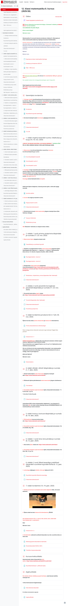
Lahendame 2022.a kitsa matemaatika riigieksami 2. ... (11, 164)
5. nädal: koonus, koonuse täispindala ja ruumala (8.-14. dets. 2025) (10, 167)
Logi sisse (64, 2)
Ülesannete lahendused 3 (9, 115)
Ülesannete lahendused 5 (9, 162)
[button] (24, 16)
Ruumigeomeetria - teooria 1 (10, 105)
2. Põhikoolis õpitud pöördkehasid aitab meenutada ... (11, 154)
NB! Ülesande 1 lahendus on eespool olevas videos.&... (11, 92)
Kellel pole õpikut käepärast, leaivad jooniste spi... (11, 71)
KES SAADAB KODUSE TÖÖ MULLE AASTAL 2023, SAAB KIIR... (11, 206)
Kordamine (6, 38)
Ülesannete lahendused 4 (9, 126)
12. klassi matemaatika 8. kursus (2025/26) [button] (7, 6)
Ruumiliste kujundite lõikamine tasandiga (11, 193)
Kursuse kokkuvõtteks (8, 221)
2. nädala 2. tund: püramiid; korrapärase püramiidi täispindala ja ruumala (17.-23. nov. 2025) (10, 118)
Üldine (4, 9)
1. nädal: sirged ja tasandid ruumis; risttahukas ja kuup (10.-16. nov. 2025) (10, 53)
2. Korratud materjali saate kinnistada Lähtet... (11, 43)
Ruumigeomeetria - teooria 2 (10, 108)
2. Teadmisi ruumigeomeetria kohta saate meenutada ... (11, 102)
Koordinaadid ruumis (8, 66)
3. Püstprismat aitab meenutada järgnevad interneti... (11, 110)
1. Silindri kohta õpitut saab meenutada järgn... (11, 152)
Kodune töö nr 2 (7, 208)
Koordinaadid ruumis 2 (9, 64)
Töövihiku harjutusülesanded (10, 219)
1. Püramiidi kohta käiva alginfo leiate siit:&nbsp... (11, 121)
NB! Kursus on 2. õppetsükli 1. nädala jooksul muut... (11, 14)
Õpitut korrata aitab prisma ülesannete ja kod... (11, 133)
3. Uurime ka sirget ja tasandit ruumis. (11, 77)
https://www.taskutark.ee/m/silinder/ (35, 375)
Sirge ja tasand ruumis (9, 79)
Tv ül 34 (5, 51)
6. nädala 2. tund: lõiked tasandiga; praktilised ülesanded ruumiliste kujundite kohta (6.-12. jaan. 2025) (10, 188)
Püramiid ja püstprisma (9, 128)
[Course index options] (15, 6)
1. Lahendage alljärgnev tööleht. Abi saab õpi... (11, 190)
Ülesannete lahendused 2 (9, 82)
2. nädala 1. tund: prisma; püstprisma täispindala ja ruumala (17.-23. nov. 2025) (10, 95)
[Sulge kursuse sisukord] (17, 6)
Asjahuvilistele (6, 227)
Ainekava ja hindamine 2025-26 (11, 22)
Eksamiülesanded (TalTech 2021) (11, 216)
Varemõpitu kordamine (8, 33)
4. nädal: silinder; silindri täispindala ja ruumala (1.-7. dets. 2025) (10, 149)
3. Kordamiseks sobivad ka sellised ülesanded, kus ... (11, 211)
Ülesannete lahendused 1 (9, 48)
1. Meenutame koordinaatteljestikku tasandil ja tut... (11, 58)
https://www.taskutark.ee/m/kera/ (48, 444)
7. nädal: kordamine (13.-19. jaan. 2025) (10, 198)
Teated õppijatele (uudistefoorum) (11, 12)
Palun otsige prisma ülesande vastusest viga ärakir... (11, 139)
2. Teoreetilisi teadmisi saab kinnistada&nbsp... (11, 172)
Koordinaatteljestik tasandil (10, 61)
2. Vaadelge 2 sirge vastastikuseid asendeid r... (11, 69)
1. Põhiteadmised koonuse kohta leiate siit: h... (11, 170)
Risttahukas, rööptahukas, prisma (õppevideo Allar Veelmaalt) (11, 113)
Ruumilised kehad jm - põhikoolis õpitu (11, 224)
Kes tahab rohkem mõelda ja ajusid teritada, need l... (11, 229)
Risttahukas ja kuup (8, 89)
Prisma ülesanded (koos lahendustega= (11, 136)
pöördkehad (45, 102)
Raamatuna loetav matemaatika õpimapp (11, 20)
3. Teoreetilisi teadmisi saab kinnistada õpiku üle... (11, 159)
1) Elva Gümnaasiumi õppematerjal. (11, 232)
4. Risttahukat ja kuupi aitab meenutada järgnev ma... (11, 84)
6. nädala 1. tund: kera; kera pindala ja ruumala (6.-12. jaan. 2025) (10, 177)
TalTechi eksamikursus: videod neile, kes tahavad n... (11, 144)
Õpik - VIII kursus (7, 25)
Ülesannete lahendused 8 (9, 196)
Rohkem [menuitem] (32, 2)
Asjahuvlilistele (7, 239)
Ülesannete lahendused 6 (9, 175)
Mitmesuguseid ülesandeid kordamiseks (11, 214)
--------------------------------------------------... (11, 27)
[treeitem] (9, 20)
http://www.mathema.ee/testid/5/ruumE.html (38, 561)
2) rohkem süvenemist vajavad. (10, 237)
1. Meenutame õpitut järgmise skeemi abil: (11, 97)
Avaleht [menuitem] (21, 2)
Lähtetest (6, 45)
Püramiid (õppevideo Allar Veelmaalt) (11, 123)
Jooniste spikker (7, 74)
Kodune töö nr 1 (7, 141)
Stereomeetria (7, 146)
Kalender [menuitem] (26, 2)
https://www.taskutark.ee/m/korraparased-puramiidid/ (40, 295)
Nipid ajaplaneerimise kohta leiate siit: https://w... (11, 30)
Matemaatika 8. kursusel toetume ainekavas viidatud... (11, 17)
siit (29, 405)
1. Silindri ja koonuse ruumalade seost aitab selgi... (11, 201)
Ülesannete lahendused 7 (9, 185)
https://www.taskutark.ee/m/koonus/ (35, 421)
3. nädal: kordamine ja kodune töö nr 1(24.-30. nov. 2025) (10, 131)
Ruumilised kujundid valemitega (11, 40)
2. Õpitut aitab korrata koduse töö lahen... (11, 203)
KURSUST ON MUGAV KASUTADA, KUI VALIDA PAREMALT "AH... (11, 56)
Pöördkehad (6, 157)
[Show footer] (65, 603)
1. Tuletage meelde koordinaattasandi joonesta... (11, 35)
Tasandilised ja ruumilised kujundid (11, 100)
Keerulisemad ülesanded (9, 234)
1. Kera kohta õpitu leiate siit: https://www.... (11, 180)
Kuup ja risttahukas (8, 87)
